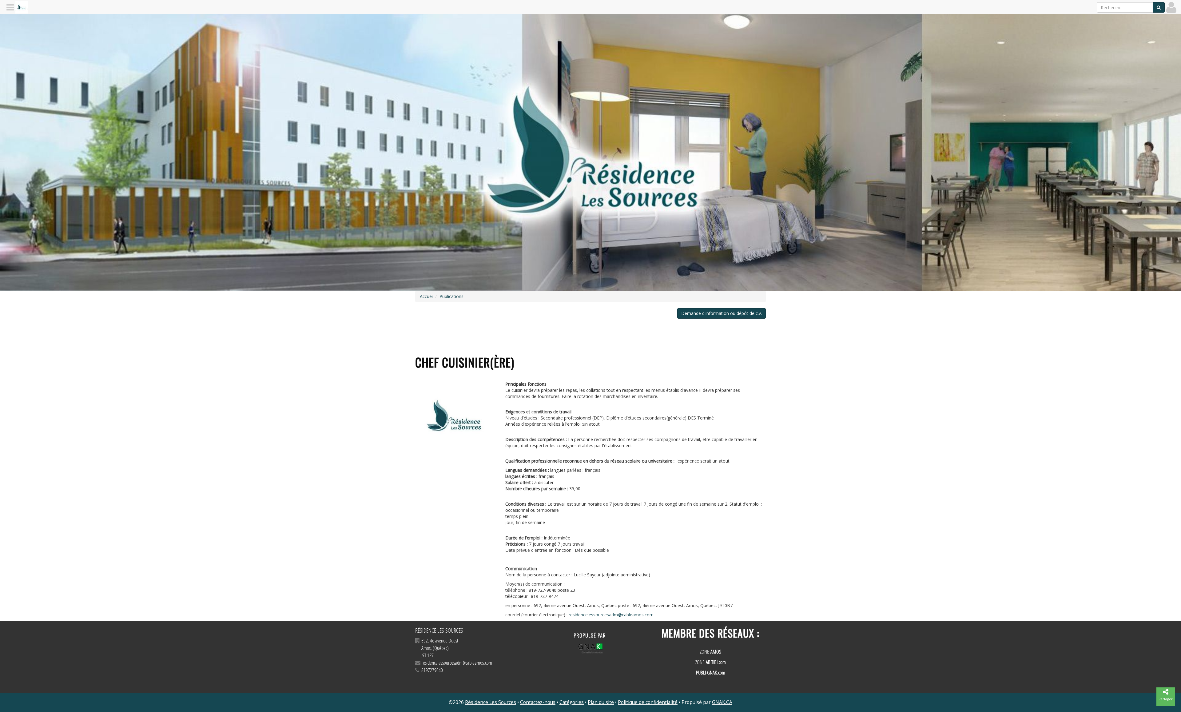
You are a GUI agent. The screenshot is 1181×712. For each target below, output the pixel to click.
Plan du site (601, 702)
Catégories (571, 702)
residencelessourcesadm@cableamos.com (611, 615)
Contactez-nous (537, 702)
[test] (455, 418)
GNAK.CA (722, 702)
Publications (451, 296)
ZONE (710, 651)
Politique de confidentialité (648, 702)
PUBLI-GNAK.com (710, 672)
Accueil (427, 296)
